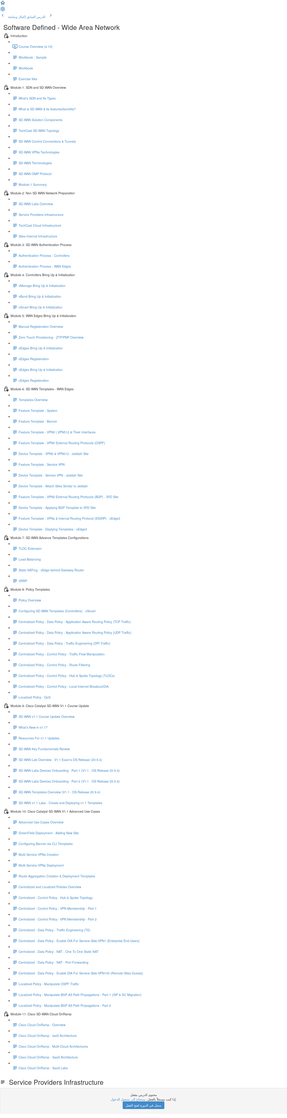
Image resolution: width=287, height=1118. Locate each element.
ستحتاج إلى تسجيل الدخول (128, 1099)
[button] (2, 4)
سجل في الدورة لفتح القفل (143, 1105)
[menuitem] (2, 10)
